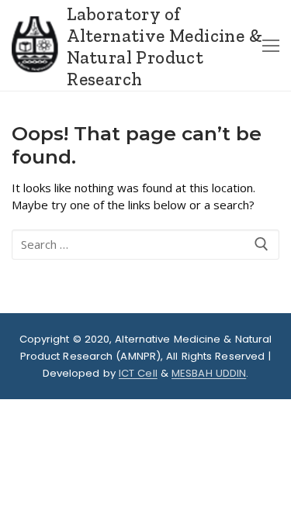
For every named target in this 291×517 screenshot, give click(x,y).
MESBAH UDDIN (208, 373)
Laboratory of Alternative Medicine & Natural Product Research (164, 47)
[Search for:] (145, 244)
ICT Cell (138, 373)
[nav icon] (270, 45)
